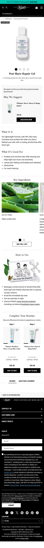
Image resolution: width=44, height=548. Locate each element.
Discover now (26, 120)
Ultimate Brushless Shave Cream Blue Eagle (11, 348)
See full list (22, 244)
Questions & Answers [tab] (27, 381)
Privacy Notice (25, 500)
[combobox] (20, 13)
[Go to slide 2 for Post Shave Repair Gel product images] (20, 69)
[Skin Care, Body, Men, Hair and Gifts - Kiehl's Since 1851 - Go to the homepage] (21, 7)
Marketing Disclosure (17, 498)
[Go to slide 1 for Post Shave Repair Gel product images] (16, 69)
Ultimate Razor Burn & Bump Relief (28, 104)
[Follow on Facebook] (11, 512)
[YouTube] (27, 512)
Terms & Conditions (34, 527)
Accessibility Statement (10, 529)
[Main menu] (41, 7)
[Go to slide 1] (20, 240)
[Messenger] (6, 512)
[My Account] (7, 7)
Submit (11, 505)
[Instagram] (22, 512)
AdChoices (39, 536)
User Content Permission (19, 527)
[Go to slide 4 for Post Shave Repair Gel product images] (28, 69)
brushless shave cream (30, 304)
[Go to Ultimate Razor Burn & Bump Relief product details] (9, 107)
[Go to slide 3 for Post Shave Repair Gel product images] (24, 69)
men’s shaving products (26, 301)
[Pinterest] (32, 512)
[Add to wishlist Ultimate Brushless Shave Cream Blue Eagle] (17, 330)
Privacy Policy (6, 527)
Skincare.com (29, 529)
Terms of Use (19, 496)
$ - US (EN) (6, 521)
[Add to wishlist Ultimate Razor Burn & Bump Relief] (37, 330)
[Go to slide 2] (24, 240)
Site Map (21, 529)
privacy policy (24, 538)
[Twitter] (17, 512)
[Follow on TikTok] (37, 512)
